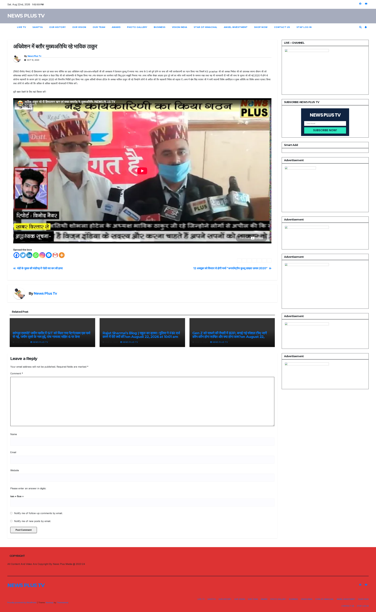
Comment (16, 373)
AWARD (116, 27)
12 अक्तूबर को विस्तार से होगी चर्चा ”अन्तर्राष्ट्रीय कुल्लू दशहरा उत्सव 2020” (230, 268)
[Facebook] (16, 255)
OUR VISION (79, 27)
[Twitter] (23, 255)
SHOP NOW (261, 27)
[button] (360, 27)
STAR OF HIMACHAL (205, 27)
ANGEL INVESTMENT (236, 27)
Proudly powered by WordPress (22, 602)
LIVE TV (21, 27)
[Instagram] (42, 255)
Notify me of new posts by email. (32, 521)
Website (14, 470)
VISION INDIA (179, 27)
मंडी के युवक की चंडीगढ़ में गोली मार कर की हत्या (40, 268)
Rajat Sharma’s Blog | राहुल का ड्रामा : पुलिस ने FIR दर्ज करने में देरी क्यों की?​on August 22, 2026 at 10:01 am (141, 335)
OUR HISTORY (57, 27)
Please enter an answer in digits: (28, 488)
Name (13, 434)
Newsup (49, 602)
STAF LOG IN (304, 27)
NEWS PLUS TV (26, 16)
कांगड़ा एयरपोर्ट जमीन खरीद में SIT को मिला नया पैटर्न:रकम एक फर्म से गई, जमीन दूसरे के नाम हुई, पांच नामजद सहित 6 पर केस (51, 335)
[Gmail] (55, 255)
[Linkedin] (29, 255)
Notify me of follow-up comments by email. (38, 513)
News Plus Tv (34, 56)
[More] (62, 255)
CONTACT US (282, 27)
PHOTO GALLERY (137, 27)
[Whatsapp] (36, 255)
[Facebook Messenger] (49, 255)
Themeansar (62, 602)
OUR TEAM (99, 27)
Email (13, 452)
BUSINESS (160, 27)
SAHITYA (37, 27)
